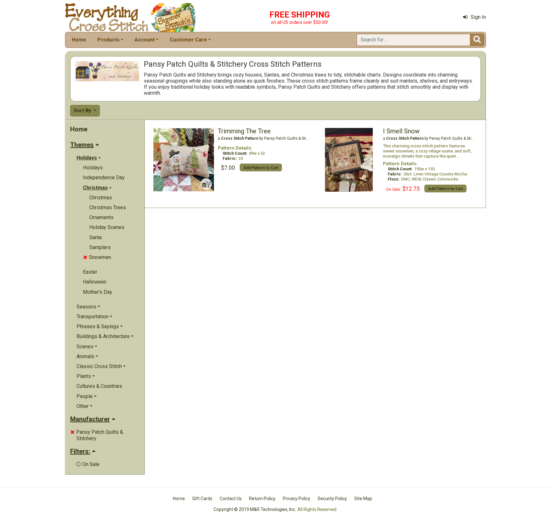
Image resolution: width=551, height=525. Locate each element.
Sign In (478, 17)
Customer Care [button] (188, 40)
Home (79, 40)
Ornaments (101, 217)
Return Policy (262, 498)
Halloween (95, 282)
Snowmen (97, 257)
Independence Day (104, 177)
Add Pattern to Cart (260, 168)
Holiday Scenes (106, 227)
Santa (95, 237)
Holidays (93, 168)
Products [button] (108, 40)
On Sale (88, 464)
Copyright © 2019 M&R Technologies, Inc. (255, 509)
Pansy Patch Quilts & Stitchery (96, 435)
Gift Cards (202, 498)
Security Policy (332, 498)
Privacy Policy (296, 498)
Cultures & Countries (99, 386)
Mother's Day (97, 292)
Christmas (100, 198)
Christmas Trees (107, 207)
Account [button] (145, 40)
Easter (90, 272)
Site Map (363, 498)
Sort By (83, 110)
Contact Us (231, 498)
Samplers (100, 247)
